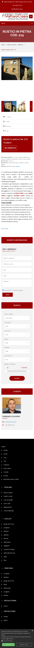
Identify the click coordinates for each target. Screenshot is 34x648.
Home (3, 45)
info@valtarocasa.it (17, 9)
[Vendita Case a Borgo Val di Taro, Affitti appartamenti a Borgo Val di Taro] (14, 17)
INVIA (7, 295)
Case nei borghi (8, 500)
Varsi (4, 560)
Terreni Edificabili (8, 511)
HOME (3, 447)
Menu (5, 24)
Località (7, 331)
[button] (17, 641)
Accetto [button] (8, 644)
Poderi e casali (7, 496)
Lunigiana (6, 592)
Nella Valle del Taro (9, 553)
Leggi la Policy (9, 638)
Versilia (5, 616)
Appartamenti (7, 507)
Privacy (5, 475)
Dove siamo (7, 468)
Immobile (5, 228)
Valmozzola (6, 542)
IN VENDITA (10, 147)
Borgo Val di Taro (8, 524)
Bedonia (6, 531)
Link (4, 461)
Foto (4, 457)
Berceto (5, 538)
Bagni (6, 339)
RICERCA (17, 378)
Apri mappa (16, 166)
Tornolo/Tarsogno (9, 549)
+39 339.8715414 (17, 5)
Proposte (6, 465)
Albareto (20, 45)
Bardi (5, 556)
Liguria (5, 620)
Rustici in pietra (11, 45)
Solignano (6, 546)
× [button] (32, 630)
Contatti (5, 472)
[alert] (17, 638)
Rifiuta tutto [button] (24, 644)
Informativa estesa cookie (11, 479)
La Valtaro (6, 573)
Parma (5, 606)
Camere (6, 347)
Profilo (5, 450)
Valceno (5, 595)
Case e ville (6, 503)
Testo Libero (8, 314)
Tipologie (7, 322)
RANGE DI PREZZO (10, 364)
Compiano (6, 527)
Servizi (5, 454)
